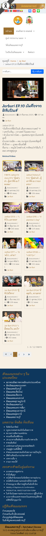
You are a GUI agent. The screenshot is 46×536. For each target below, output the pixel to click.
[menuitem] (9, 31)
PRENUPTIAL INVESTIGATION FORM (21, 490)
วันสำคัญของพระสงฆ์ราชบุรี (13, 520)
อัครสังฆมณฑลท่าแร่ (14, 404)
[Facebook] (30, 10)
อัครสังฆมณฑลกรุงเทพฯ (16, 385)
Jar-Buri (8, 120)
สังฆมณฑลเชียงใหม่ (14, 391)
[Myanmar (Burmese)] (21, 10)
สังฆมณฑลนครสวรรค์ (15, 398)
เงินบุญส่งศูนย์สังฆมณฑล (12, 517)
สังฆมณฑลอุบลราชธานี (15, 410)
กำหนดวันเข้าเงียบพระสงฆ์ (13, 514)
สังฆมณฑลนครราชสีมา (15, 407)
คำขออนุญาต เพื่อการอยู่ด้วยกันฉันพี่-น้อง (22, 484)
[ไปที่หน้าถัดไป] (23, 354)
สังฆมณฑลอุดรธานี (14, 414)
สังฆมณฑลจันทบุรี (13, 388)
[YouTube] (34, 10)
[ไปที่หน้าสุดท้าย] (28, 354)
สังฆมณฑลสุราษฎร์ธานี (15, 401)
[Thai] (18, 10)
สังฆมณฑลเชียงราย (14, 395)
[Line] (38, 10)
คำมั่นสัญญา (11, 474)
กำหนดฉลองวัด (8, 510)
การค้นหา (38, 71)
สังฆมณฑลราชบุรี (13, 417)
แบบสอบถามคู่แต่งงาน (14, 471)
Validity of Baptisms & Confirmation (20, 487)
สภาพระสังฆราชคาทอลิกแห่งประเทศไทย (23, 382)
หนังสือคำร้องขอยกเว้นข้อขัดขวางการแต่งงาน (23, 477)
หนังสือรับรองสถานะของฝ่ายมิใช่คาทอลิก (21, 481)
